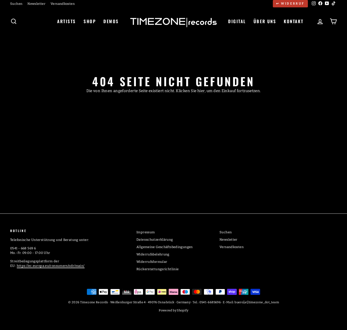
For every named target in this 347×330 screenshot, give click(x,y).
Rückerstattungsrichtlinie (157, 269)
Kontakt (293, 21)
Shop (90, 21)
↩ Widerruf (290, 3)
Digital (237, 21)
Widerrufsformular (151, 262)
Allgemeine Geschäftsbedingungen (164, 247)
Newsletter (36, 4)
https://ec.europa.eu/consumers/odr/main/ (51, 266)
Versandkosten (63, 4)
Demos (111, 21)
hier (201, 91)
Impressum (145, 232)
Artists (66, 21)
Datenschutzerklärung (154, 239)
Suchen (16, 4)
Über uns (265, 21)
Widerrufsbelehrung (152, 254)
